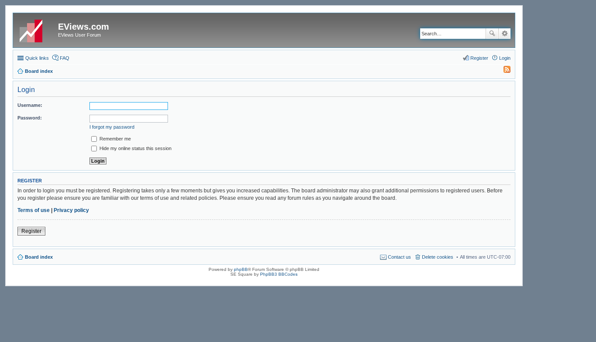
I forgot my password (111, 127)
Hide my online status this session (134, 148)
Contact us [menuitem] (399, 257)
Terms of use (33, 210)
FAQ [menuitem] (64, 58)
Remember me (114, 138)
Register (31, 231)
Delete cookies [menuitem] (437, 257)
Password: (29, 117)
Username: (29, 105)
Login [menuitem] (504, 58)
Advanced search (504, 33)
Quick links (37, 58)
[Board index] (36, 29)
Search (492, 33)
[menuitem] (503, 71)
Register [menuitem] (479, 58)
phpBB (241, 269)
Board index (39, 257)
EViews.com (83, 26)
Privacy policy (71, 210)
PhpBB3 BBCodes (279, 274)
